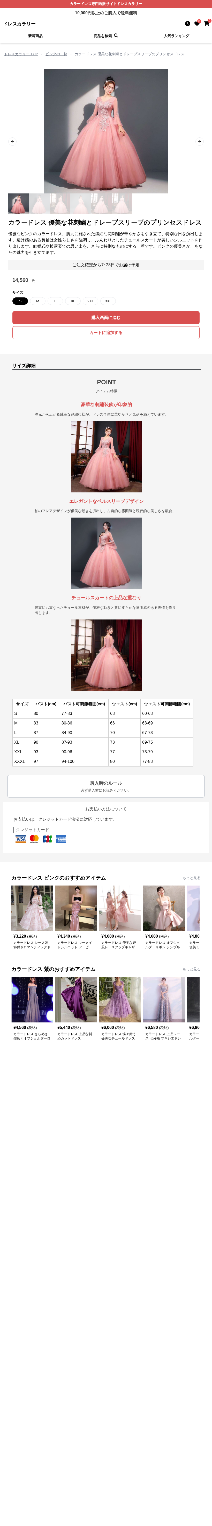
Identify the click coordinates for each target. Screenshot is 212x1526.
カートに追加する (106, 332)
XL (73, 301)
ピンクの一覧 (56, 54)
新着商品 (35, 36)
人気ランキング (176, 36)
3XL (108, 301)
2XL (90, 301)
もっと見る (192, 878)
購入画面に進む (106, 317)
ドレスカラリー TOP (21, 54)
